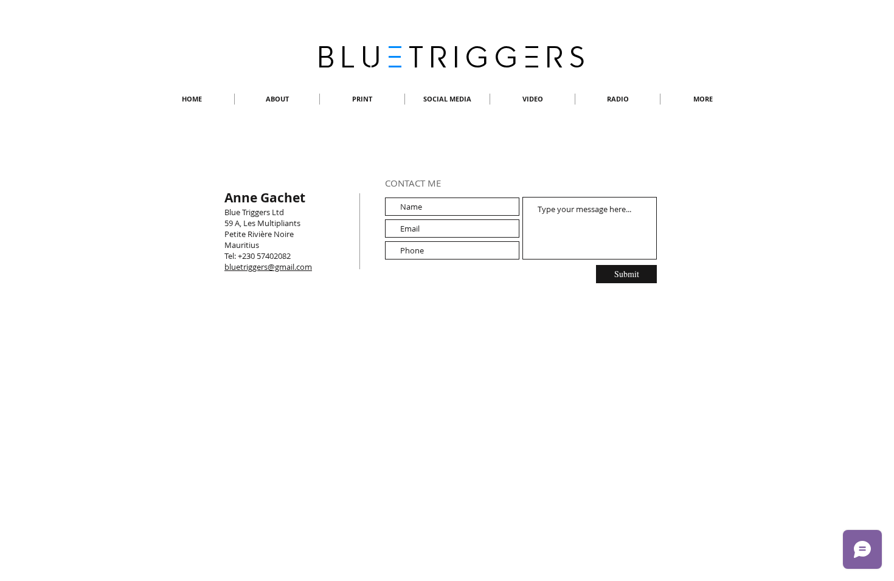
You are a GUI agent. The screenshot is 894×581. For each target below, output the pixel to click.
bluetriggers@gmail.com (268, 266)
